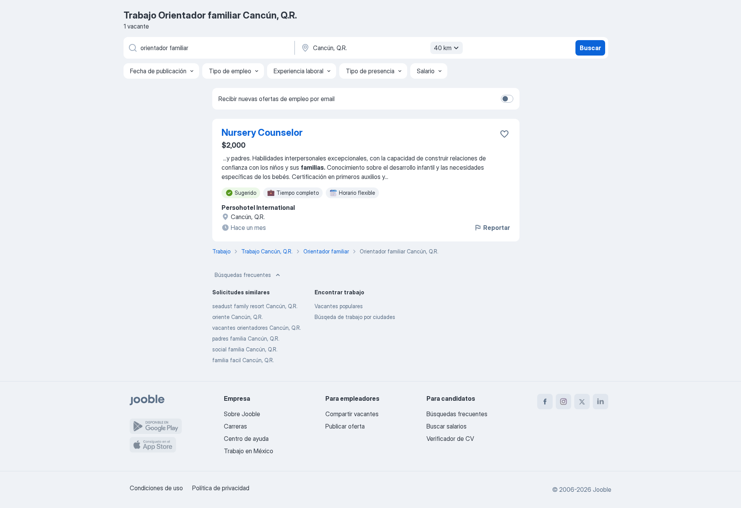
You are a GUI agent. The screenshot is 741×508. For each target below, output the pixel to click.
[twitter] (582, 401)
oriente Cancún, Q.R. (237, 317)
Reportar (496, 227)
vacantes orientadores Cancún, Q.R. (256, 327)
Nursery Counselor (262, 132)
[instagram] (563, 401)
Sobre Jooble (242, 414)
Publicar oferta (345, 426)
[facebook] (545, 401)
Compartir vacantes (352, 414)
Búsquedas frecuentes (243, 275)
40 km (443, 48)
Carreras (235, 426)
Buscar (590, 48)
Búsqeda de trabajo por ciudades (355, 317)
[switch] (507, 99)
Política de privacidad (220, 488)
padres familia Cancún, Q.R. (245, 338)
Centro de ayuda (246, 438)
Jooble (602, 489)
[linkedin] (600, 401)
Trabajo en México (248, 451)
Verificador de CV (450, 438)
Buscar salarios (446, 426)
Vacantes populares (339, 306)
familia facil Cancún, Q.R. (243, 360)
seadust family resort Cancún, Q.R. (255, 306)
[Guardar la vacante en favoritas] (504, 134)
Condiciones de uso (156, 488)
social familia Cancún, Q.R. (244, 349)
